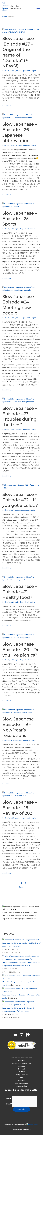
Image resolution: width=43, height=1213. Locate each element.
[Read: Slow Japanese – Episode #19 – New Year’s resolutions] (21, 711)
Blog (21, 1077)
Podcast (5, 71)
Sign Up (14, 1209)
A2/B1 (13, 71)
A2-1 (12, 510)
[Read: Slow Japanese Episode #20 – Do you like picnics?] (21, 636)
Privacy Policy (21, 1086)
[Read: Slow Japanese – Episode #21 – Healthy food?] (21, 578)
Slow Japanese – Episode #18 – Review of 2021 (19, 808)
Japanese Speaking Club (21, 1063)
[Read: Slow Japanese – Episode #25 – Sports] (21, 205)
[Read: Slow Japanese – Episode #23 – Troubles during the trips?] (21, 400)
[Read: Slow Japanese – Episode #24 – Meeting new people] (21, 288)
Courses (21, 1066)
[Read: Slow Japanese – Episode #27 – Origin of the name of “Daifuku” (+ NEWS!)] (21, 30)
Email (9, 1104)
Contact (21, 1080)
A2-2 (12, 229)
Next (21, 887)
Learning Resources (21, 1075)
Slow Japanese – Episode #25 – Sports (19, 219)
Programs (21, 1060)
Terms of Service (21, 1083)
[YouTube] (15, 1035)
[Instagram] (21, 1035)
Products (21, 1072)
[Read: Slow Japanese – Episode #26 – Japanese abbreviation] (21, 116)
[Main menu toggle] (38, 7)
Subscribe (21, 1109)
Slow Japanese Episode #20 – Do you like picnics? (21, 650)
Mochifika (14, 6)
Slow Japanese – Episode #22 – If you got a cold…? (20, 500)
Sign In (20, 1209)
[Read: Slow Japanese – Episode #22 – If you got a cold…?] (21, 486)
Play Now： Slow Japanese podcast (21, 1057)
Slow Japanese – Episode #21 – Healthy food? (19, 592)
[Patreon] (28, 1035)
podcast (26, 71)
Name (9, 1098)
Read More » (7, 105)
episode (19, 71)
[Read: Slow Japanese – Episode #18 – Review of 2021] (21, 794)
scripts (33, 71)
